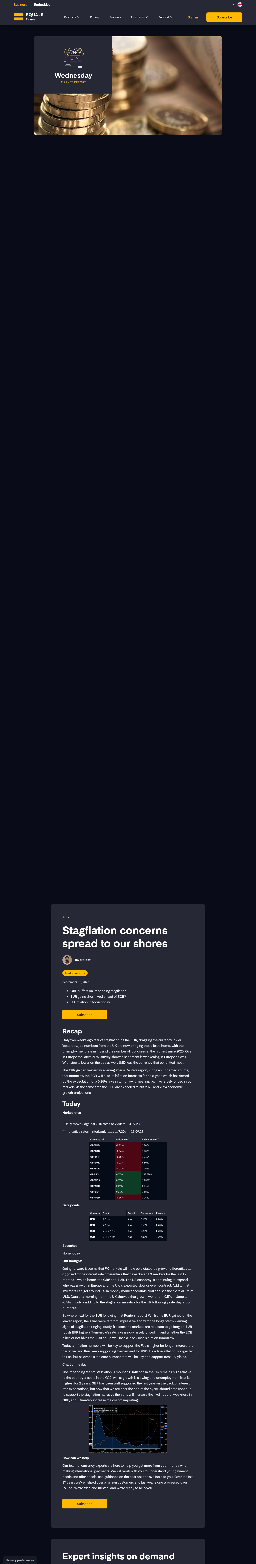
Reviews (115, 17)
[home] (32, 17)
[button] (72, 17)
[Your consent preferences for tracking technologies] (20, 1560)
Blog (64, 917)
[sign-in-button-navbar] (193, 17)
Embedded (42, 4)
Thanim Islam (83, 959)
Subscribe (84, 1014)
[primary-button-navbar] (224, 17)
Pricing (94, 17)
